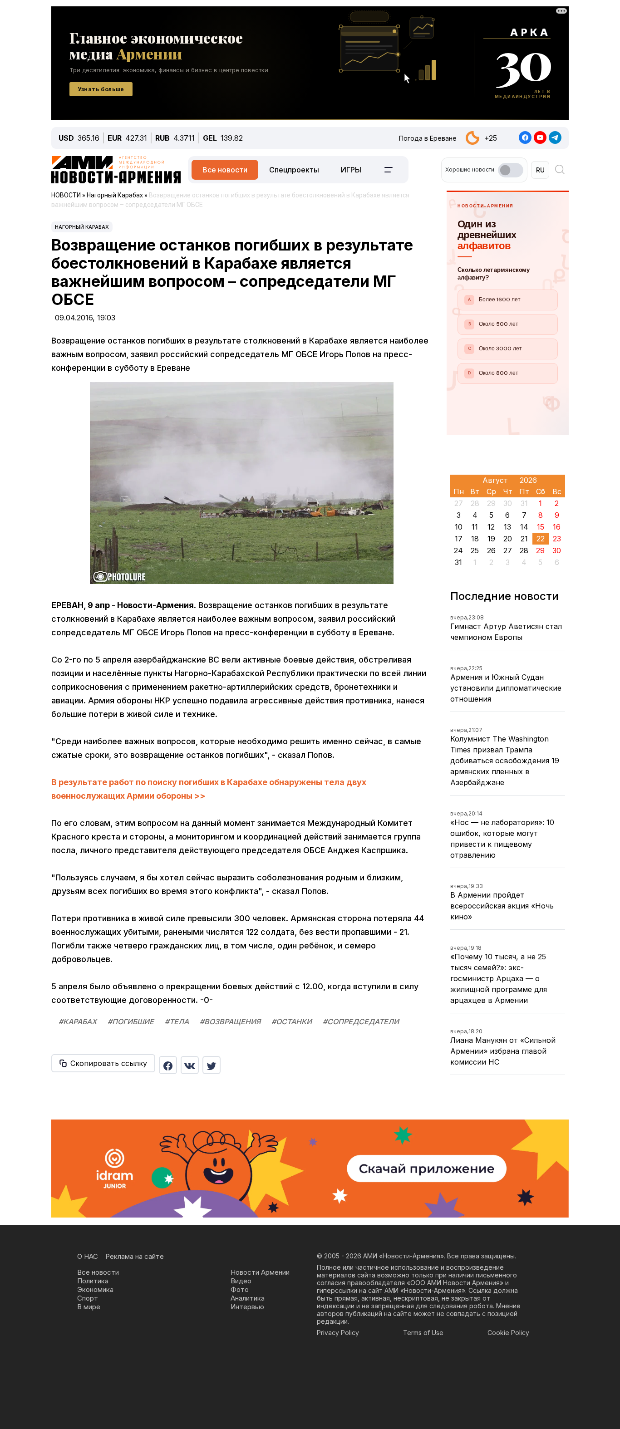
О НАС (87, 1256)
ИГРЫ (351, 169)
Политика (92, 1281)
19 (491, 538)
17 (459, 538)
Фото (240, 1289)
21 (524, 538)
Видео (241, 1281)
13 (507, 526)
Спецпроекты (294, 169)
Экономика (95, 1289)
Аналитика (248, 1298)
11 (475, 526)
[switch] (510, 170)
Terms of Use (423, 1332)
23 (557, 538)
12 (491, 526)
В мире (88, 1306)
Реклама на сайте (134, 1256)
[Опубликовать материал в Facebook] (167, 1065)
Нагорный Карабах (82, 227)
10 (459, 526)
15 (540, 526)
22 (540, 538)
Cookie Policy (508, 1332)
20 (507, 538)
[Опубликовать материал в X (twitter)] (212, 1065)
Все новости (224, 169)
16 (557, 526)
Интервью (247, 1306)
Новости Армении (260, 1272)
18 (475, 538)
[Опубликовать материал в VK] (189, 1065)
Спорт (87, 1298)
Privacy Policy (338, 1332)
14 (524, 526)
